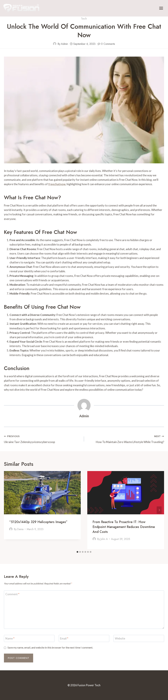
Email (64, 638)
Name (9, 638)
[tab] (77, 552)
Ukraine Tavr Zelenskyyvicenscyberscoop (29, 439)
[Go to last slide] (8, 510)
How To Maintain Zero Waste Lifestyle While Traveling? (130, 439)
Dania (20, 529)
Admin (64, 44)
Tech (84, 19)
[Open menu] (161, 8)
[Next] (159, 510)
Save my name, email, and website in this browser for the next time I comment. (50, 647)
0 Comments (108, 44)
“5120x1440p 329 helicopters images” (38, 522)
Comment (12, 594)
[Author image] (54, 43)
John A (104, 539)
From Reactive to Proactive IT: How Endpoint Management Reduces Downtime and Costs (124, 527)
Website (120, 638)
